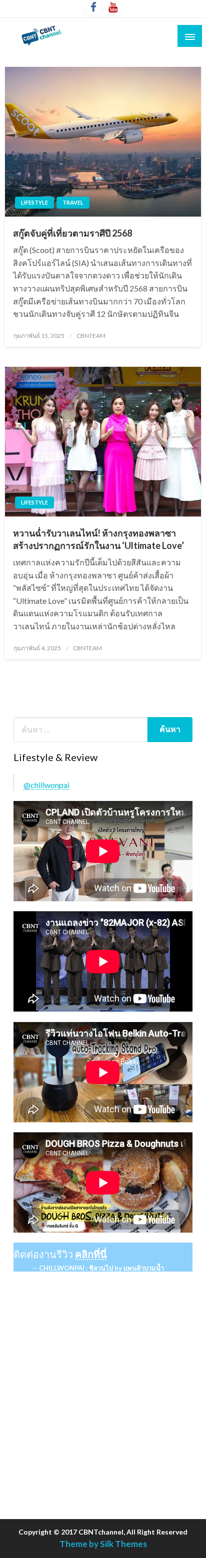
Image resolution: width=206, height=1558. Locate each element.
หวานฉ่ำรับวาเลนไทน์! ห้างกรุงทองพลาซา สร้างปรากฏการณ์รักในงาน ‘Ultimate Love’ (98, 539)
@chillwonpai (47, 784)
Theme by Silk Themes (103, 1544)
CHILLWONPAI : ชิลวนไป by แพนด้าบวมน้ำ (101, 1268)
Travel (73, 202)
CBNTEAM (91, 335)
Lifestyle (34, 202)
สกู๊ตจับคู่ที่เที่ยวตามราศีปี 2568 (72, 233)
